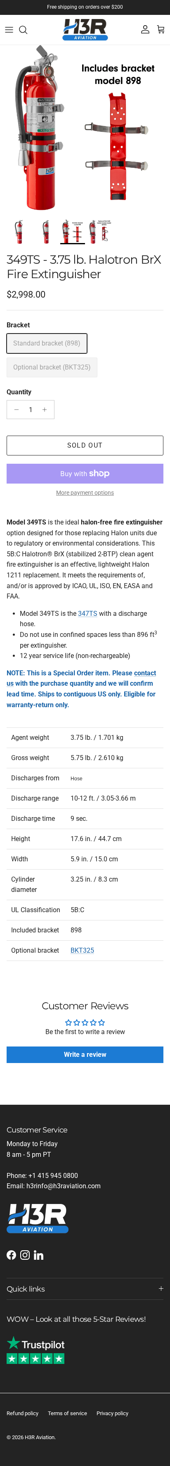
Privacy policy (112, 1413)
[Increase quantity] (47, 409)
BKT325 (82, 950)
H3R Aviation (39, 1437)
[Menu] (9, 30)
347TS (87, 613)
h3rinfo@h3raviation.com (63, 1186)
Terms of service (67, 1413)
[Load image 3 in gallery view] (85, 130)
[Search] (27, 30)
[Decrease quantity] (14, 409)
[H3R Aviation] (85, 30)
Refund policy (22, 1413)
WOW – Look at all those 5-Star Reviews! (76, 1319)
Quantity (19, 392)
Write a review (85, 1054)
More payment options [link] (85, 492)
